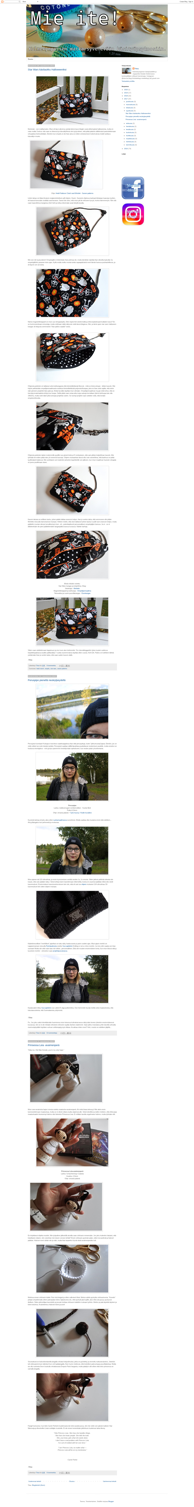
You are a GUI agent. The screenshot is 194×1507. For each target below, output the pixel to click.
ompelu (47, 668)
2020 (126, 89)
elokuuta (129, 123)
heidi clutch (40, 668)
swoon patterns (62, 668)
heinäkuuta (130, 126)
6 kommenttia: (51, 665)
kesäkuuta (130, 129)
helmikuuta (130, 142)
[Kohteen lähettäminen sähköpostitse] (60, 666)
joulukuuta (130, 101)
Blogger (111, 1501)
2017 (126, 99)
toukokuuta (130, 132)
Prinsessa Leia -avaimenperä (43, 1045)
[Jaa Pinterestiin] (69, 666)
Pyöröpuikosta (51, 946)
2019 (126, 93)
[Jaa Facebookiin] (67, 666)
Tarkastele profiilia (128, 81)
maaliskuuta (130, 138)
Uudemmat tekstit (34, 1481)
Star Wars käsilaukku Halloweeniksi (47, 69)
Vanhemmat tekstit (109, 1481)
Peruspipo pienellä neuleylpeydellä (46, 680)
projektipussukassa (60, 951)
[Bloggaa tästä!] (62, 666)
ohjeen (84, 884)
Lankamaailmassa (60, 820)
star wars (53, 668)
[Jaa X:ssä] (64, 666)
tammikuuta (130, 145)
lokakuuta (129, 108)
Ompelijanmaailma (84, 591)
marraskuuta (131, 104)
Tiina (137, 69)
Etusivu (30, 59)
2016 (126, 148)
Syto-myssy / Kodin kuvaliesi (81, 813)
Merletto (77, 588)
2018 (126, 96)
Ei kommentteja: (52, 1033)
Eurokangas (86, 593)
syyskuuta (130, 111)
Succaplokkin (67, 946)
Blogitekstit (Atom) (38, 1485)
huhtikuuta (130, 135)
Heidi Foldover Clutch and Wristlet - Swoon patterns (74, 193)
